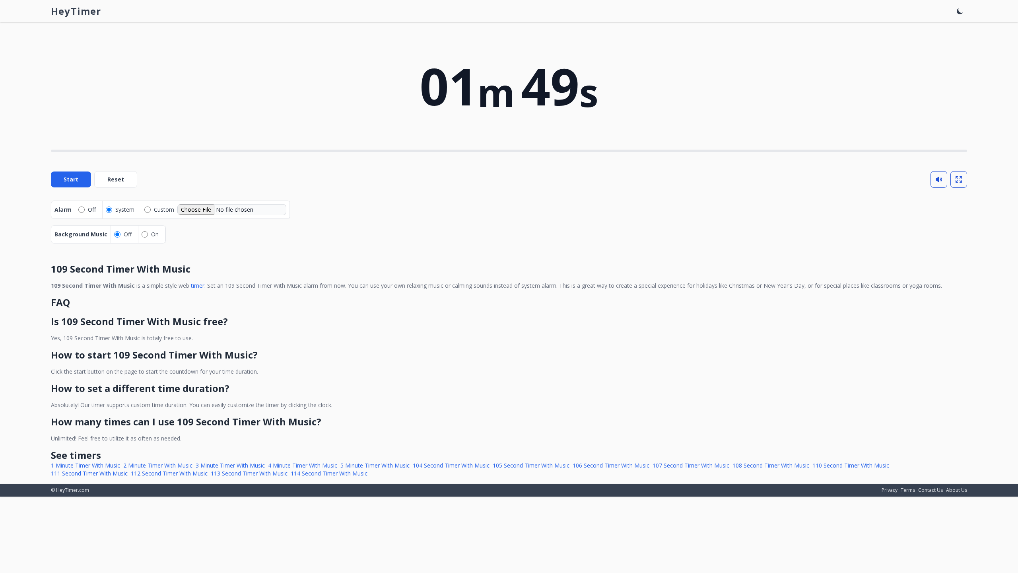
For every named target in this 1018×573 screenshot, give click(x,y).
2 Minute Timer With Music (157, 465)
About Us (956, 490)
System (124, 209)
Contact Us (930, 490)
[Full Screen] (958, 179)
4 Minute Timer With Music (302, 465)
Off (92, 209)
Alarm (63, 209)
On (155, 234)
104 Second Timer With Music (451, 465)
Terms (908, 490)
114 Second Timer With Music (329, 473)
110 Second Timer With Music (850, 465)
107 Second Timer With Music (691, 465)
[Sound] (939, 179)
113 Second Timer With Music (249, 473)
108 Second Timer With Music (770, 465)
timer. (198, 285)
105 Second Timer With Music (531, 465)
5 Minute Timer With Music (375, 465)
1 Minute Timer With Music (85, 465)
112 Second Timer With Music (169, 473)
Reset (115, 179)
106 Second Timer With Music (611, 465)
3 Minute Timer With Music (230, 465)
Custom (164, 209)
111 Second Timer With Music (89, 473)
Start (71, 179)
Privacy (890, 490)
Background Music (80, 234)
